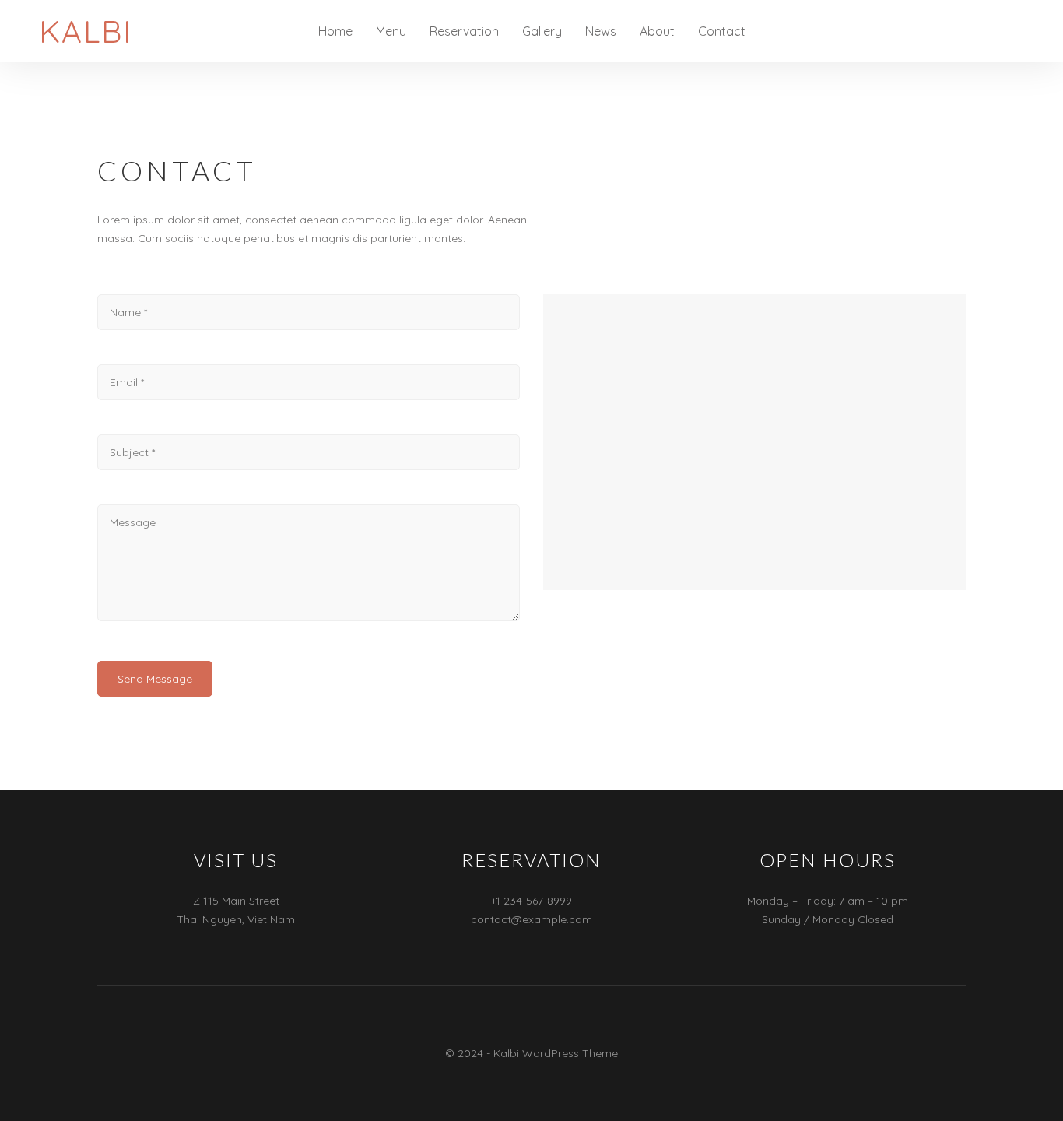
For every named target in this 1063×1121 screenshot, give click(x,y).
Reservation (464, 31)
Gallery (542, 31)
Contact (722, 31)
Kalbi (85, 31)
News (600, 31)
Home (335, 31)
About (657, 31)
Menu (391, 31)
